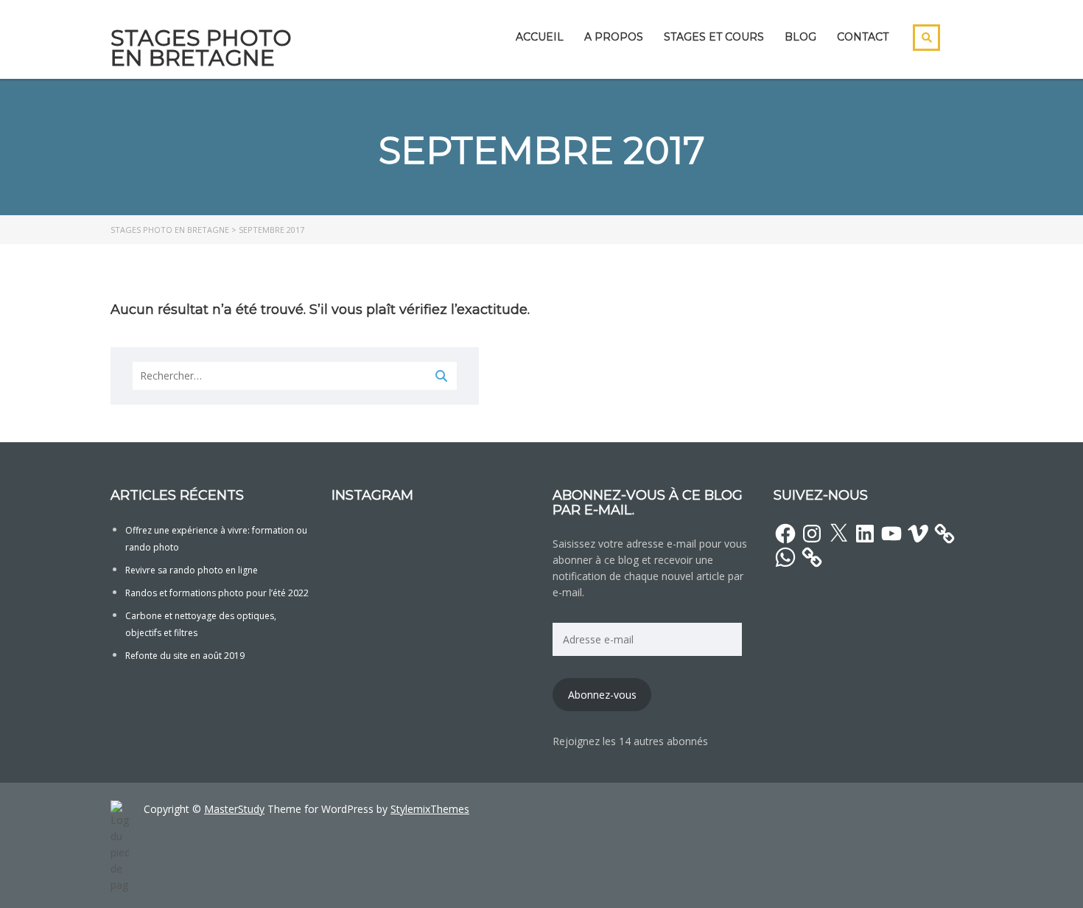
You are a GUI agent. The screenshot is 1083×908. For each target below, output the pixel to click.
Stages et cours (714, 36)
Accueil (540, 36)
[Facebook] (785, 533)
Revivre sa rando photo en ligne (191, 570)
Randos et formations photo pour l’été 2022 (217, 593)
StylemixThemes (429, 809)
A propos (613, 36)
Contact (863, 36)
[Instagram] (812, 533)
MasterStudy (234, 809)
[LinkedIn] (865, 533)
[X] (838, 533)
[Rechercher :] (295, 376)
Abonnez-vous (602, 695)
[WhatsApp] (785, 557)
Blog (800, 36)
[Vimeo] (918, 533)
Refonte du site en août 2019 (185, 655)
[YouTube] (891, 533)
